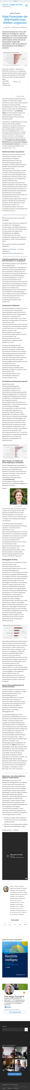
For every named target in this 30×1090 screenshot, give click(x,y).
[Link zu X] (17, 1086)
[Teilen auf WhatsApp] (15, 924)
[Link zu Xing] (22, 1086)
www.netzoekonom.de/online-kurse (12, 253)
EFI (14, 148)
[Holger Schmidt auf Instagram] (14, 1075)
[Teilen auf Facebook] (4, 924)
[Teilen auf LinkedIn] (20, 924)
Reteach (6, 251)
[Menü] (26, 5)
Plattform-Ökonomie (15, 13)
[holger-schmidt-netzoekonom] (12, 5)
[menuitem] (15, 1)
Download (13, 249)
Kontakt (15, 1)
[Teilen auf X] (9, 924)
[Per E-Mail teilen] (25, 924)
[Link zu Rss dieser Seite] (26, 1086)
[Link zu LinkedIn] (24, 1086)
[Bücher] (15, 977)
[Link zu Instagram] (20, 1086)
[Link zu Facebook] (15, 1086)
